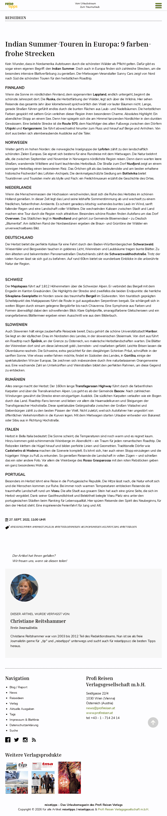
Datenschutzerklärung (24, 725)
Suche (14, 731)
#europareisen (91, 527)
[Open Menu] (158, 5)
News (13, 693)
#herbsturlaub (43, 527)
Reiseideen (15, 18)
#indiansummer (21, 527)
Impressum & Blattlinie (24, 720)
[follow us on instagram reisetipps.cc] (25, 739)
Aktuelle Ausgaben (22, 709)
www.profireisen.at (99, 713)
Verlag (14, 703)
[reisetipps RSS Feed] (34, 739)
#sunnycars (110, 527)
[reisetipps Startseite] (11, 5)
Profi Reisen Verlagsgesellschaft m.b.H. (123, 809)
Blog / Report (18, 687)
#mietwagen (128, 527)
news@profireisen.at (100, 708)
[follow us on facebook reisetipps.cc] (7, 739)
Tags (13, 714)
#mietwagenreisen (67, 527)
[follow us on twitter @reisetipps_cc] (16, 739)
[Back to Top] (153, 722)
